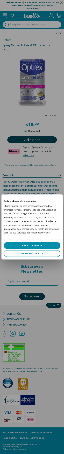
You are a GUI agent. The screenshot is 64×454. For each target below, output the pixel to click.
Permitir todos (32, 245)
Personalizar (30, 253)
